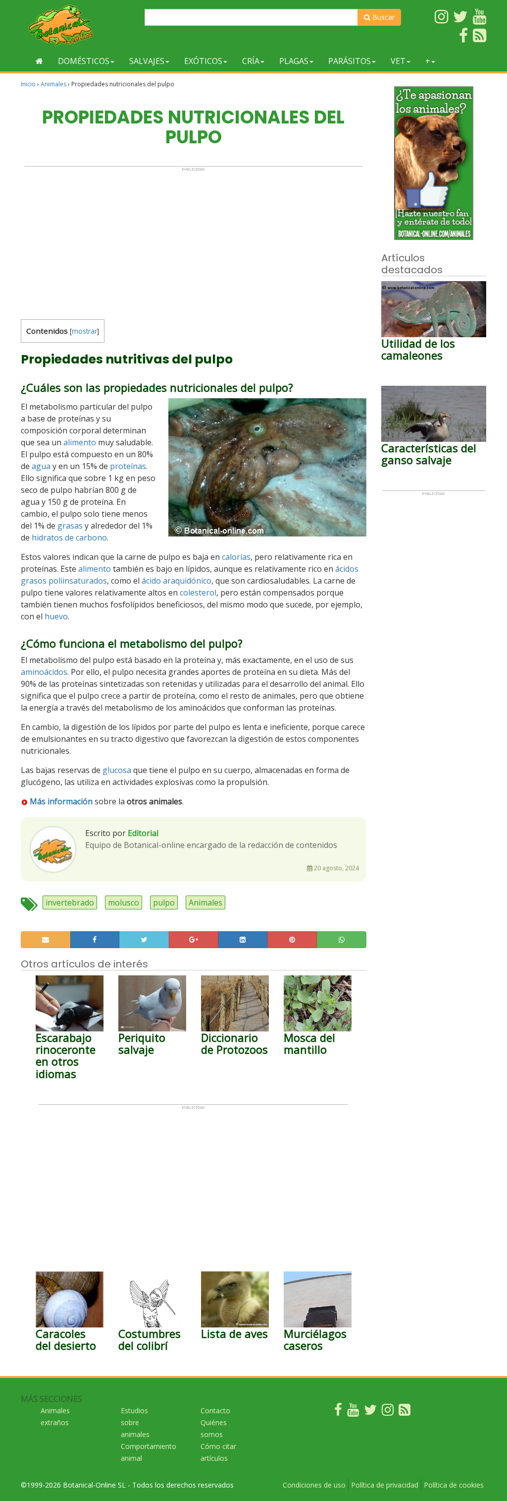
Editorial (143, 833)
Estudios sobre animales (135, 1422)
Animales (53, 84)
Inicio (28, 84)
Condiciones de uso (314, 1485)
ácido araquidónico (176, 580)
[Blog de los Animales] (404, 1412)
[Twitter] (370, 1412)
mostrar (84, 331)
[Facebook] (338, 1412)
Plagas (293, 61)
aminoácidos (44, 671)
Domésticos (83, 61)
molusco (123, 902)
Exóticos (203, 61)
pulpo (164, 902)
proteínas (128, 466)
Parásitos (349, 61)
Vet (398, 61)
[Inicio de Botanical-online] (39, 61)
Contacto (215, 1410)
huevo (56, 616)
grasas (70, 525)
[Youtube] (353, 1412)
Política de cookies (454, 1485)
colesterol (198, 592)
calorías (236, 556)
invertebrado (70, 902)
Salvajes (146, 61)
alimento (79, 442)
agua (41, 466)
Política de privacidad (384, 1485)
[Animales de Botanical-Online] (79, 25)
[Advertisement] (193, 241)
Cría (250, 61)
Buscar (382, 17)
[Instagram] (388, 1412)
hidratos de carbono (69, 537)
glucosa (116, 770)
